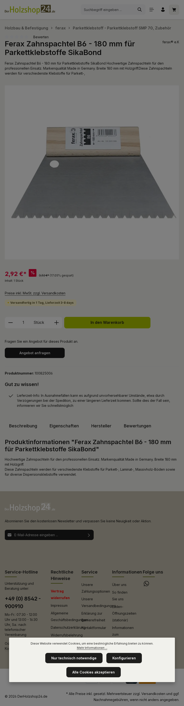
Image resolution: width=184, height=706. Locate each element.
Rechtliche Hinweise (62, 575)
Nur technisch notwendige (74, 658)
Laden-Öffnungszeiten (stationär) (124, 613)
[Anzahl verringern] (10, 322)
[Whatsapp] (146, 585)
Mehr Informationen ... (92, 648)
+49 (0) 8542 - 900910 (23, 602)
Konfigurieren (124, 658)
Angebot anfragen (34, 353)
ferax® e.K (170, 42)
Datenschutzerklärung (68, 627)
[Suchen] (139, 9)
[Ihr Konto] (163, 10)
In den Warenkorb (107, 322)
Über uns (119, 585)
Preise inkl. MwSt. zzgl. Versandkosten (35, 293)
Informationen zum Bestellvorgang (124, 634)
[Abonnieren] (89, 535)
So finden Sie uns (119, 595)
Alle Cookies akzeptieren (93, 672)
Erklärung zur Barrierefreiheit (93, 616)
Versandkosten (153, 694)
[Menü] (151, 10)
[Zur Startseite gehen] (30, 9)
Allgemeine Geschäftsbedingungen (69, 616)
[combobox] (107, 9)
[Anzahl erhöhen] (56, 322)
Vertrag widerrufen (60, 594)
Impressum (59, 605)
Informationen (127, 571)
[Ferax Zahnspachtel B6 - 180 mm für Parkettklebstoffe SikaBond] (92, 172)
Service (89, 571)
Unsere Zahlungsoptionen (95, 588)
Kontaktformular (93, 628)
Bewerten (41, 37)
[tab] (23, 425)
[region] (92, 172)
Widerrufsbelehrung (67, 635)
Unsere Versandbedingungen (98, 602)
